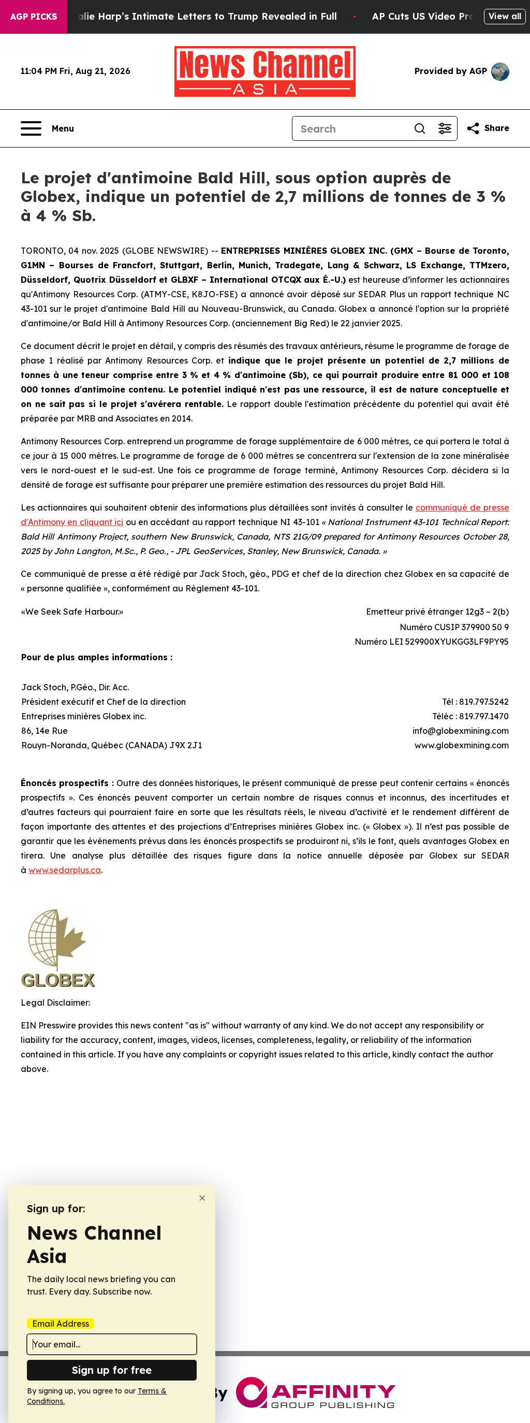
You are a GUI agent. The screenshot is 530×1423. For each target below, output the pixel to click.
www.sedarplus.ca (64, 870)
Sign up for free (112, 1369)
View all (505, 16)
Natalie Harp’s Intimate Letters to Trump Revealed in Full (198, 16)
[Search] (419, 128)
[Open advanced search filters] (444, 128)
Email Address (60, 1323)
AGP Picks (33, 16)
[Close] (202, 1198)
